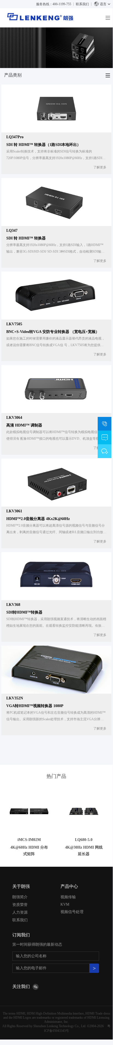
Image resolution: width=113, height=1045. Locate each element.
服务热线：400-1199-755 (53, 4)
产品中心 (69, 886)
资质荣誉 (20, 905)
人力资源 (20, 912)
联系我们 (82, 4)
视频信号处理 (71, 912)
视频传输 (68, 897)
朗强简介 (20, 897)
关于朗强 (21, 886)
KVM (64, 904)
